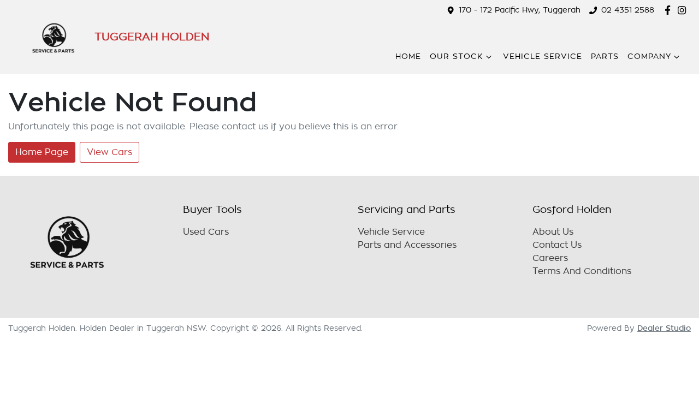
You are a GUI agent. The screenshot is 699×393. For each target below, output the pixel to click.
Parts (605, 56)
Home (408, 56)
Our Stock (456, 56)
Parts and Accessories (407, 245)
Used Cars (206, 232)
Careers (550, 258)
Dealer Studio (664, 328)
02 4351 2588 (627, 10)
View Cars (109, 152)
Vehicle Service (542, 56)
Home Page (41, 152)
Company (649, 56)
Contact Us (557, 245)
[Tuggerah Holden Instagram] (684, 10)
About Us (552, 232)
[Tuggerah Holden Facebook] (670, 10)
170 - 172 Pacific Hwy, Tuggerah (519, 10)
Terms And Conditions (581, 271)
